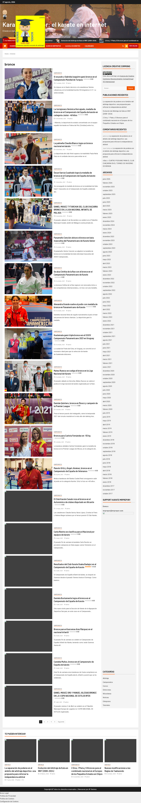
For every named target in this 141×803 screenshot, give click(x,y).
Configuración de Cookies (9, 801)
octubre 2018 (107, 448)
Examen (13, 46)
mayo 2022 (107, 306)
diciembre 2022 (108, 279)
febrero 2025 (107, 213)
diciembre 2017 (108, 486)
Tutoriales (106, 705)
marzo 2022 (107, 313)
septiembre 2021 (109, 336)
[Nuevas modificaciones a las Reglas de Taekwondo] (120, 750)
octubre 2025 (107, 190)
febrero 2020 (107, 409)
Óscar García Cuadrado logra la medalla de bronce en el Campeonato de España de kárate (74, 175)
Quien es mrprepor (53, 46)
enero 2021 (107, 367)
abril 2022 (106, 309)
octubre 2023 (107, 244)
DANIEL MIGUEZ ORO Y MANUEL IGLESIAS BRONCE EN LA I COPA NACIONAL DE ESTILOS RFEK (75, 695)
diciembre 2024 (108, 221)
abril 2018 (106, 471)
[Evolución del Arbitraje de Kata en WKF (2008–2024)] (54, 750)
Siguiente (61, 722)
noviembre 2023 (109, 240)
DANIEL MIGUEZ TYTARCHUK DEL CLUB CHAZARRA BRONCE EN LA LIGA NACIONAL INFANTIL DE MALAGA (76, 209)
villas (105, 161)
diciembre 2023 (108, 237)
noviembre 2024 (109, 225)
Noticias (106, 697)
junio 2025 (106, 202)
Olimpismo (107, 701)
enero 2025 (107, 217)
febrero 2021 (107, 363)
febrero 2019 (107, 432)
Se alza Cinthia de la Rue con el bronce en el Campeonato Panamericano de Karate (73, 274)
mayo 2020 (107, 398)
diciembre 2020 (108, 371)
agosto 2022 (107, 294)
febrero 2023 (107, 271)
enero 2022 (107, 321)
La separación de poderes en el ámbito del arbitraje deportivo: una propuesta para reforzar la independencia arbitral (118, 104)
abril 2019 (106, 425)
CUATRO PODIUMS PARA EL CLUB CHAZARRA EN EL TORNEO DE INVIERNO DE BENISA (118, 163)
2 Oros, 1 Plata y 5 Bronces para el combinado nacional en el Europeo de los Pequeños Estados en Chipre (117, 120)
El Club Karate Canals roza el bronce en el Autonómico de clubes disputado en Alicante (74, 502)
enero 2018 (107, 482)
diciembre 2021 (108, 325)
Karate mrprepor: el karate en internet (54, 24)
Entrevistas (107, 690)
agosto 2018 (107, 455)
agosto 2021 (107, 340)
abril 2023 (106, 263)
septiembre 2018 (109, 451)
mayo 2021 (107, 352)
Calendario (89, 46)
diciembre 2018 (108, 440)
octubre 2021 (107, 332)
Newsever (81, 789)
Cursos (105, 686)
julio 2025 (106, 198)
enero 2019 (107, 436)
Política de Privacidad (8, 796)
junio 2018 (106, 463)
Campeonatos (58, 73)
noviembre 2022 (109, 283)
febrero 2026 (107, 183)
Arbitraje (106, 678)
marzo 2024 (107, 229)
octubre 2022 (107, 286)
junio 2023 (106, 256)
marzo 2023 (107, 267)
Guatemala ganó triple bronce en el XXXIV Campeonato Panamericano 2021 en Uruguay (74, 338)
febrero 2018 (107, 478)
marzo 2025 (107, 210)
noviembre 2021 (109, 329)
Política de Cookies (7, 799)
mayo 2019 (107, 421)
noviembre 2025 (109, 187)
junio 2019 (106, 417)
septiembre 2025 (109, 194)
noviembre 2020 (109, 375)
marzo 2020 (107, 405)
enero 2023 (107, 275)
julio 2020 (106, 390)
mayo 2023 (107, 260)
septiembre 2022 (109, 290)
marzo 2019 (107, 428)
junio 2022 (106, 302)
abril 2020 (106, 401)
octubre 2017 (107, 494)
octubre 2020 (107, 378)
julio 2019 (106, 413)
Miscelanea (107, 694)
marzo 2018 (107, 474)
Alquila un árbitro (72, 46)
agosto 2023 (107, 252)
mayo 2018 (107, 467)
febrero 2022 (107, 317)
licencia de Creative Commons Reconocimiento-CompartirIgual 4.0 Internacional (118, 79)
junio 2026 (106, 179)
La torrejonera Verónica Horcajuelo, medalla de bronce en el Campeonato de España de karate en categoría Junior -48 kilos (76, 112)
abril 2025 (106, 206)
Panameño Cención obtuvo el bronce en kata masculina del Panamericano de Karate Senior (74, 240)
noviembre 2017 (109, 490)
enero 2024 (107, 233)
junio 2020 (106, 394)
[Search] (123, 46)
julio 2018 (106, 459)
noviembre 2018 (109, 444)
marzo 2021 (107, 359)
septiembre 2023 (109, 248)
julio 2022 (106, 298)
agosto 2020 (107, 386)
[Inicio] (5, 46)
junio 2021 (106, 348)
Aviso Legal (4, 793)
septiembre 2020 (109, 382)
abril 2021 (106, 355)
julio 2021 (106, 344)
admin (69, 83)
